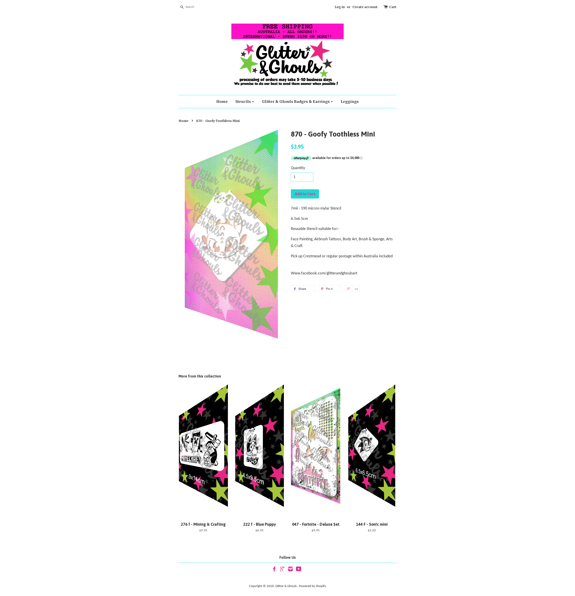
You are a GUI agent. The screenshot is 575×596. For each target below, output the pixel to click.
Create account (365, 7)
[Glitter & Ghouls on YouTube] (298, 570)
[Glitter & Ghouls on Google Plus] (282, 570)
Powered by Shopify (312, 586)
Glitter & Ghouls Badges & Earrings (296, 101)
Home (222, 101)
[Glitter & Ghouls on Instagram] (290, 570)
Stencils (243, 101)
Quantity (298, 168)
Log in (340, 7)
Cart (392, 7)
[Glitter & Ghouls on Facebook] (274, 570)
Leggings (350, 101)
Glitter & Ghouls (286, 586)
